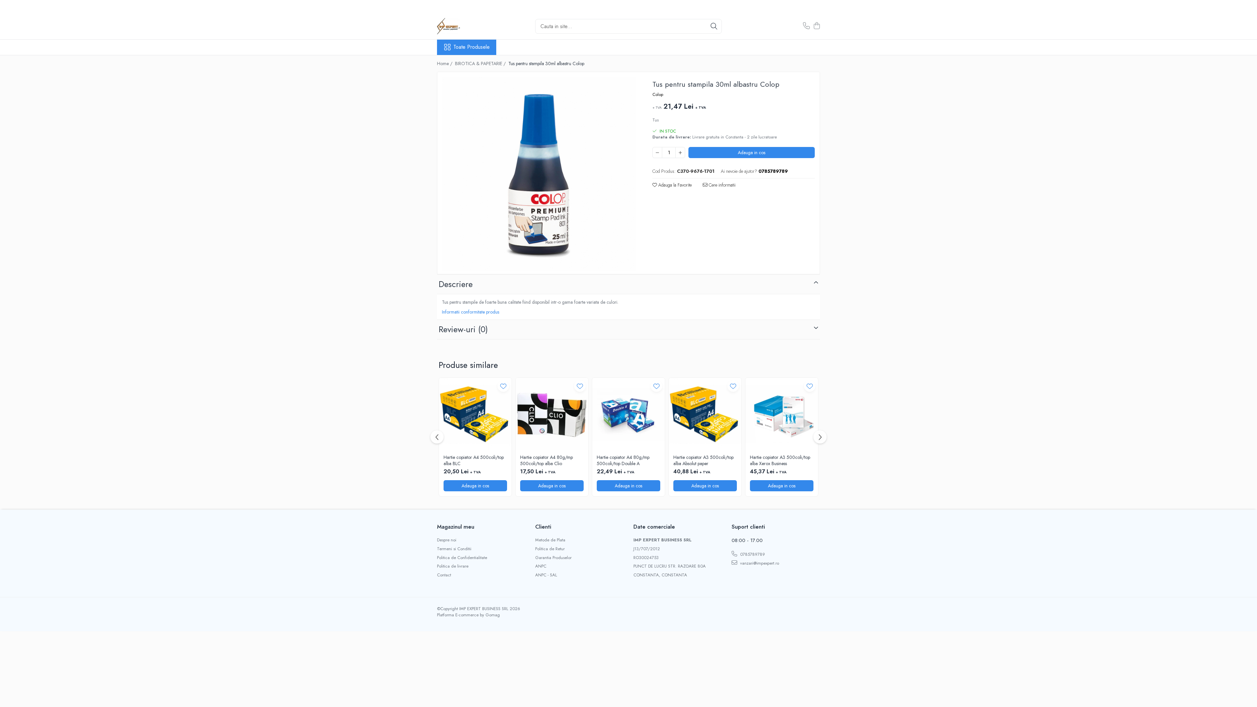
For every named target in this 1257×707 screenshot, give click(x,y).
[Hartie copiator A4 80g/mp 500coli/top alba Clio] (552, 414)
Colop (657, 95)
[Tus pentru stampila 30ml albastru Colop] (539, 174)
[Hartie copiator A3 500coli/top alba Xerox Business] (781, 414)
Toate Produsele (471, 47)
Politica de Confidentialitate (462, 558)
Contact (444, 575)
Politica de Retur (550, 549)
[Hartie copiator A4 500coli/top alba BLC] (475, 414)
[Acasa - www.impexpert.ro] (469, 26)
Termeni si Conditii (454, 549)
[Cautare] (714, 26)
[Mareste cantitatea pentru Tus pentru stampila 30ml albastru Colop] (680, 152)
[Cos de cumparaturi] (816, 26)
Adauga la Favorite (674, 185)
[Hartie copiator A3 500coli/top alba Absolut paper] (705, 414)
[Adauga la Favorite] (503, 386)
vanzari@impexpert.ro (759, 563)
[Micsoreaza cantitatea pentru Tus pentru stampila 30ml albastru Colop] (657, 152)
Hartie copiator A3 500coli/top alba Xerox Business (780, 460)
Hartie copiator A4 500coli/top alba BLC (474, 460)
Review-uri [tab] (463, 329)
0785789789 (752, 554)
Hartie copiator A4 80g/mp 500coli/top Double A (623, 460)
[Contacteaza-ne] (806, 26)
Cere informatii (721, 185)
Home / (445, 63)
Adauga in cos (751, 152)
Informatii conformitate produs (470, 312)
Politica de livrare (452, 566)
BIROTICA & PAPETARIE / (481, 63)
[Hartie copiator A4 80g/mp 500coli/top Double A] (628, 414)
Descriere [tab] (456, 284)
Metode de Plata (550, 540)
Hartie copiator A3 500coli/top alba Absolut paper (703, 460)
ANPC (540, 566)
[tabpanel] (539, 174)
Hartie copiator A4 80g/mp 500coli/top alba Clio (546, 460)
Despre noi (446, 540)
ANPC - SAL (546, 575)
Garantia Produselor (553, 558)
